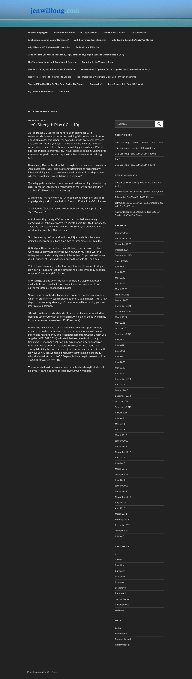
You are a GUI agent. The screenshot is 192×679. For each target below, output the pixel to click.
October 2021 (121, 328)
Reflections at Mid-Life (87, 47)
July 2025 (119, 266)
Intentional (120, 576)
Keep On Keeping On (38, 32)
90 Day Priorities (89, 32)
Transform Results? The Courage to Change (49, 76)
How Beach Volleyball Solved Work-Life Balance (51, 69)
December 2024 (123, 306)
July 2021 (119, 345)
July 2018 (119, 418)
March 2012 (121, 513)
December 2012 (123, 491)
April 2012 (120, 508)
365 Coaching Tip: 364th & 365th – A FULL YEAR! (139, 142)
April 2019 (120, 384)
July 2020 (119, 356)
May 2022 (120, 322)
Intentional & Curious (64, 32)
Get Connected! (138, 32)
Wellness (119, 610)
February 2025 (122, 294)
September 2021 (123, 334)
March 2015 (121, 469)
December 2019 (123, 379)
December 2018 (123, 396)
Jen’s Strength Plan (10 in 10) (53, 124)
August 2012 (121, 502)
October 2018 (122, 401)
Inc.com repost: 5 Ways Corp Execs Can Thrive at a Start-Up (106, 76)
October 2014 (122, 474)
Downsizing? (96, 84)
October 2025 (122, 249)
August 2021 (121, 339)
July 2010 (119, 536)
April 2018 (120, 429)
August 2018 (121, 412)
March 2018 (121, 435)
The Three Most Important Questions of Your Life (52, 62)
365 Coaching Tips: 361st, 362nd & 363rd (135, 148)
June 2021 (120, 351)
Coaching (119, 565)
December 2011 (122, 525)
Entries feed (121, 633)
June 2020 (120, 362)
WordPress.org (122, 644)
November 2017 (123, 452)
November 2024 (123, 311)
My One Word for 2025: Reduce (138, 197)
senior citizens (122, 599)
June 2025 (120, 272)
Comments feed (123, 639)
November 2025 (123, 244)
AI (116, 554)
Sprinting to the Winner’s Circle (97, 62)
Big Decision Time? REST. (40, 91)
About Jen (64, 91)
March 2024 (121, 317)
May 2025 (120, 278)
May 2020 (120, 367)
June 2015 (120, 463)
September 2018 (123, 407)
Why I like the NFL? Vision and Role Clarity (49, 47)
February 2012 (122, 519)
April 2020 (120, 373)
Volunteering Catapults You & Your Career (132, 40)
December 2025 (123, 238)
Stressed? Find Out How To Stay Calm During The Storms (56, 84)
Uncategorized (122, 604)
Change (119, 559)
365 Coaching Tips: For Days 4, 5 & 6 (146, 191)
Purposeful (120, 593)
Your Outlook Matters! (114, 32)
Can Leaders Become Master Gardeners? (48, 40)
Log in (118, 628)
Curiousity (120, 571)
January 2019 (121, 390)
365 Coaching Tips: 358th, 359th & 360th (135, 153)
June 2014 (120, 480)
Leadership (120, 587)
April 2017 (120, 457)
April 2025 (120, 283)
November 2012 (123, 497)
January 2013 (121, 485)
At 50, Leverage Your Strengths (90, 40)
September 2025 (123, 255)
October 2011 (121, 530)
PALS (117, 159)
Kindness (119, 582)
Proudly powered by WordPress (42, 672)
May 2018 (120, 424)
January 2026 (121, 233)
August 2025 (121, 261)
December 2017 (123, 446)
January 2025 (121, 300)
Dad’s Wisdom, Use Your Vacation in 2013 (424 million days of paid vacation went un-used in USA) (76, 54)
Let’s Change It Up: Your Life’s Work (125, 84)
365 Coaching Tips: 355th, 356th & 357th (135, 165)
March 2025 (121, 289)
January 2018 (121, 440)
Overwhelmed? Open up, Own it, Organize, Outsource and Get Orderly (115, 69)
